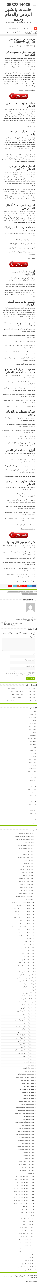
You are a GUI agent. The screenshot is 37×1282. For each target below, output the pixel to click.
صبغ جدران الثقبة (29, 1071)
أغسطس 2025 (32, 738)
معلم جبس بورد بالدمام (27, 1224)
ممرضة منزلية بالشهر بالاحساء (25, 1242)
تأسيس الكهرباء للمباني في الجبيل (24, 836)
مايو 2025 (33, 747)
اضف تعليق (17, 46)
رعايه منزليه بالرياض (28, 986)
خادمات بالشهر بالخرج (28, 959)
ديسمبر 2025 (32, 726)
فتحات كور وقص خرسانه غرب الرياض (24, 1197)
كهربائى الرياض (30, 1215)
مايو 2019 (33, 807)
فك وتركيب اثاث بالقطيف (27, 1209)
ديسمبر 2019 (32, 804)
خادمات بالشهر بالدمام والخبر (26, 962)
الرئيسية (34, 32)
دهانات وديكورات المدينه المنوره (25, 977)
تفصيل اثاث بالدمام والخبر (27, 890)
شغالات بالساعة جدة (28, 1017)
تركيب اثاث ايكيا (29, 842)
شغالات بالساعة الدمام (28, 1005)
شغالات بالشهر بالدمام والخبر (26, 1041)
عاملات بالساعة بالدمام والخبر (26, 1110)
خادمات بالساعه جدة (28, 950)
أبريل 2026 (33, 714)
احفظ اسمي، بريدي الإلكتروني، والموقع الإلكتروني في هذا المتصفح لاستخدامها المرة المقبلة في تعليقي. (20, 673)
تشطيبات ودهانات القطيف (27, 887)
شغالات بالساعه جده (28, 1023)
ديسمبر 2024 (32, 759)
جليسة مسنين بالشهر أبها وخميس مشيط (23, 926)
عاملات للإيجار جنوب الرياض (26, 1161)
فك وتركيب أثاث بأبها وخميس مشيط (24, 1203)
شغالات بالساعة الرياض (27, 1008)
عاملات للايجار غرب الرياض (26, 1170)
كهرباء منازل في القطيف (27, 1212)
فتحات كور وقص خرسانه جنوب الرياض (23, 1188)
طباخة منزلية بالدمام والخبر (26, 1089)
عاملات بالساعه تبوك (28, 1116)
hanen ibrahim (29, 45)
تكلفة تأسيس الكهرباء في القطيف (24, 896)
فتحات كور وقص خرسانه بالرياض (25, 1185)
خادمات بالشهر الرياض (28, 953)
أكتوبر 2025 (33, 732)
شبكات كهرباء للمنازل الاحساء (26, 999)
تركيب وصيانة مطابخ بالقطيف (26, 869)
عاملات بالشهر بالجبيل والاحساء (25, 1131)
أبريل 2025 (33, 750)
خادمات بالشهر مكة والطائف (26, 971)
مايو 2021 (33, 792)
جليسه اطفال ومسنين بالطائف (25, 929)
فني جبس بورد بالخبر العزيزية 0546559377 (24, 619)
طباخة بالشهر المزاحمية (27, 1080)
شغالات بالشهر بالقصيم (27, 1047)
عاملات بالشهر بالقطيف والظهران (24, 1146)
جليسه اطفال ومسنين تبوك (26, 935)
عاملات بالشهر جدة (28, 1155)
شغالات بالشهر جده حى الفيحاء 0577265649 (21, 28)
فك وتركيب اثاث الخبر (28, 1206)
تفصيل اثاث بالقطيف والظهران (25, 893)
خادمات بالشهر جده (28, 968)
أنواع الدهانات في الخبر (27, 591)
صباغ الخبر (31, 1065)
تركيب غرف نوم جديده (28, 863)
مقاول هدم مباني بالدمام (27, 1236)
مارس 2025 (32, 753)
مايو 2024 (33, 774)
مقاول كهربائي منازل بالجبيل (26, 1233)
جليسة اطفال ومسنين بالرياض (25, 914)
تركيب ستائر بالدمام (28, 854)
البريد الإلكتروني (30, 660)
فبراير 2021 (33, 801)
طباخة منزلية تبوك (29, 1095)
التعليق (32, 637)
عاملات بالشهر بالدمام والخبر (26, 1137)
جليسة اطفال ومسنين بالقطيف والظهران (23, 917)
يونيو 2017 (33, 810)
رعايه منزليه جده (29, 990)
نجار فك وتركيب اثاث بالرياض (26, 1266)
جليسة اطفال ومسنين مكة (27, 923)
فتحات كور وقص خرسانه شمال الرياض (23, 1194)
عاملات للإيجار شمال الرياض (26, 1164)
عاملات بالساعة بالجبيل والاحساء (25, 1107)
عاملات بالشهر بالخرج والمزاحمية (25, 1134)
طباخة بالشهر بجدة (29, 1086)
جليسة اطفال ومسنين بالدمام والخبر (24, 911)
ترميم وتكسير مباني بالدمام (26, 881)
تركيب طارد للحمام (29, 860)
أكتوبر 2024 (33, 765)
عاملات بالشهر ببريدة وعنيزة (26, 1149)
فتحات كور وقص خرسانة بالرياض (25, 1182)
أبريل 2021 (33, 795)
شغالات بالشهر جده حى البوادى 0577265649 (23, 691)
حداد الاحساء (30, 938)
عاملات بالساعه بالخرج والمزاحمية (24, 1113)
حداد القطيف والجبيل (28, 944)
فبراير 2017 (33, 819)
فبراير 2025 (33, 756)
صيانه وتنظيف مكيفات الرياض (26, 1074)
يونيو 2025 (33, 744)
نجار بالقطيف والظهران (27, 1263)
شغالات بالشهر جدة (28, 1059)
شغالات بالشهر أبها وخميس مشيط (24, 1026)
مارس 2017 (32, 816)
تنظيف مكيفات (30, 899)
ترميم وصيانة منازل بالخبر (27, 884)
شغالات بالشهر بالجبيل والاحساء (25, 1035)
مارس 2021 (32, 798)
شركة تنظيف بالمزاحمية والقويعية (25, 1002)
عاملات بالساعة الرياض (27, 1104)
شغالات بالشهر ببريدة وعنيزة (26, 1053)
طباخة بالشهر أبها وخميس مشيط (25, 1077)
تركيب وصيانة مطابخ (28, 866)
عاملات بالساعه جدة (28, 1119)
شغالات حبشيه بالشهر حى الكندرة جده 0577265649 (22, 688)
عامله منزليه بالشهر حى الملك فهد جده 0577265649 (21, 700)
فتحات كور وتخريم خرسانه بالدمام (25, 1176)
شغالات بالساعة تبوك (28, 1014)
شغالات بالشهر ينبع (29, 1062)
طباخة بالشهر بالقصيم (28, 1083)
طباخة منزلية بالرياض (28, 1092)
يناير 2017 (33, 822)
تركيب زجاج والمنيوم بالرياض (26, 848)
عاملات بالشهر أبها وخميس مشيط (24, 1122)
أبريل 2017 (33, 813)
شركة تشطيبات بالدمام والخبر (29, 593)
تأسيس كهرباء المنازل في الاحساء (25, 839)
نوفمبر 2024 (32, 762)
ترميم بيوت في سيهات (24, 32)
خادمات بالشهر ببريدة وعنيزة (26, 965)
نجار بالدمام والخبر (29, 1260)
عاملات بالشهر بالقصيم (27, 1143)
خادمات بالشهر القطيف (27, 956)
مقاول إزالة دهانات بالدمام (27, 1227)
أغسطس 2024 (32, 771)
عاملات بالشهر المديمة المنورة (25, 1128)
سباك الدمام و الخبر (28, 993)
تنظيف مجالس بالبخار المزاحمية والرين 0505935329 (13, 623)
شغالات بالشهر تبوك (28, 1056)
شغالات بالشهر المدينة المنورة (25, 1032)
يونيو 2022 (33, 780)
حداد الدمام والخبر (29, 941)
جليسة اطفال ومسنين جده (27, 920)
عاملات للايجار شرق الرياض (26, 1167)
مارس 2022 (32, 783)
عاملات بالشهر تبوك (28, 1152)
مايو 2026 (33, 711)
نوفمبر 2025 (32, 729)
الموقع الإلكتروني (30, 666)
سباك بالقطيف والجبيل (28, 996)
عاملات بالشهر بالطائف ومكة (26, 1140)
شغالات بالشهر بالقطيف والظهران (24, 1050)
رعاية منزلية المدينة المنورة (26, 980)
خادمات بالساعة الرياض (27, 947)
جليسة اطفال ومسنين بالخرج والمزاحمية (23, 908)
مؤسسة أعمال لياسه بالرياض (26, 1218)
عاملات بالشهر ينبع (29, 1158)
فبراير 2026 (33, 720)
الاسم (33, 654)
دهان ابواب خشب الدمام (27, 974)
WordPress (33, 1277)
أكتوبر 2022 (33, 777)
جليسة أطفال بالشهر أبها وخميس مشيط (23, 902)
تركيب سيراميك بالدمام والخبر (26, 857)
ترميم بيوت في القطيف (27, 872)
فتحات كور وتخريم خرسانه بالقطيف (24, 1179)
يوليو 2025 (33, 741)
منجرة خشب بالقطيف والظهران (25, 1251)
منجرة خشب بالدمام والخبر (26, 1248)
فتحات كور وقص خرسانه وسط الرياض (23, 1200)
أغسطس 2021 (32, 789)
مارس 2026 (32, 717)
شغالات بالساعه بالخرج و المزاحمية (24, 1020)
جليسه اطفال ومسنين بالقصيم (25, 932)
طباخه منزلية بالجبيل (28, 1098)
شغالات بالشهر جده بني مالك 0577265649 (24, 697)
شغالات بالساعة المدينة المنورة (25, 1011)
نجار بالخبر (31, 1257)
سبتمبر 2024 (32, 768)
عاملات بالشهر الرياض (28, 1125)
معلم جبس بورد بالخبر (28, 1221)
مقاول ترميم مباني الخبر (27, 1230)
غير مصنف (31, 1173)
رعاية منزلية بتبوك (29, 983)
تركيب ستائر (30, 851)
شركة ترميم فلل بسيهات (13, 591)
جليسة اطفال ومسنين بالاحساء (25, 905)
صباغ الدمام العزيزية (28, 1068)
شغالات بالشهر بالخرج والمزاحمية (25, 1038)
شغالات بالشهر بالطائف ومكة (26, 1044)
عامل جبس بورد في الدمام (26, 1101)
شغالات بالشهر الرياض (28, 1029)
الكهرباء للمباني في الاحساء (26, 833)
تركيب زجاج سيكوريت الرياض (26, 845)
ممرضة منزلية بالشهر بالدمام (26, 1245)
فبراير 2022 (33, 786)
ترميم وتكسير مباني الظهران (26, 878)
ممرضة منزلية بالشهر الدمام (26, 1239)
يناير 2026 (33, 723)
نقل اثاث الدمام (29, 1269)
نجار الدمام (31, 1254)
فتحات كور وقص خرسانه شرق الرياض (23, 1191)
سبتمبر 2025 (32, 735)
